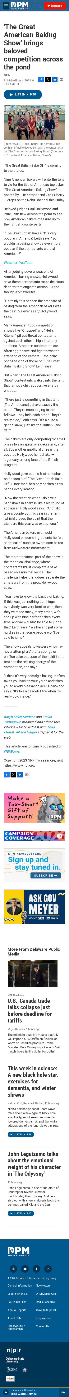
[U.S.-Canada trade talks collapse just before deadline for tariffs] (33, 973)
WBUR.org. (12, 751)
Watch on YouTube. (18, 263)
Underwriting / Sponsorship (16, 1327)
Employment (44, 1318)
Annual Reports (17, 1310)
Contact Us (42, 1326)
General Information (20, 1285)
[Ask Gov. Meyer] (34, 907)
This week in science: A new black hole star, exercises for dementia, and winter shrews (33, 1081)
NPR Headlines (16, 995)
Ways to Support (46, 1310)
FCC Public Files (17, 1302)
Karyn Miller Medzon (19, 717)
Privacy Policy (49, 1278)
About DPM (14, 1318)
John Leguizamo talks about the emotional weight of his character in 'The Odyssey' (34, 1164)
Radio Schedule (45, 1302)
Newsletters (43, 1285)
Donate (56, 5)
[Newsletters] (34, 865)
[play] (5, 1392)
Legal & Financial (18, 1293)
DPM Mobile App (46, 1293)
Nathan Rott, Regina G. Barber (26, 1103)
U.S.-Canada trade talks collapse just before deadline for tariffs (30, 1010)
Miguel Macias (16, 1029)
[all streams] (64, 1392)
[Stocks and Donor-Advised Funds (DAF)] (34, 808)
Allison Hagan (26, 732)
